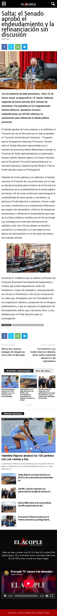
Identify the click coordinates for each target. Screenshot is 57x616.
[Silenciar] (47, 595)
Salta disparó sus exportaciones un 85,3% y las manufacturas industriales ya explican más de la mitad (27, 395)
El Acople (23, 325)
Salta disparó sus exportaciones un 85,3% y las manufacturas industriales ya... (35, 477)
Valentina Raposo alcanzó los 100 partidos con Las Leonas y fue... (27, 457)
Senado (40, 325)
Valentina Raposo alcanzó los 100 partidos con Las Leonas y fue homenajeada (8, 393)
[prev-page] (26, 405)
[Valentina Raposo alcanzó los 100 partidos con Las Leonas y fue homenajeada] (10, 381)
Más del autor (43, 370)
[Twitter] (11, 47)
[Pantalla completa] (51, 595)
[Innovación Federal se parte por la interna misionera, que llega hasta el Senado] (8, 521)
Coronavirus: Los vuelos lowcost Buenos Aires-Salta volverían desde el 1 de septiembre (43, 354)
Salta (32, 325)
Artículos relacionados (18, 370)
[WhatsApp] (18, 47)
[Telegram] (24, 47)
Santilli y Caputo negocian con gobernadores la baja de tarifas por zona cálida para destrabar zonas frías (46, 394)
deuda (15, 325)
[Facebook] (4, 47)
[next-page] (30, 405)
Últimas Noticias (13, 413)
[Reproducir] (5, 595)
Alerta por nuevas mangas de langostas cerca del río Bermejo (13, 351)
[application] (28, 583)
